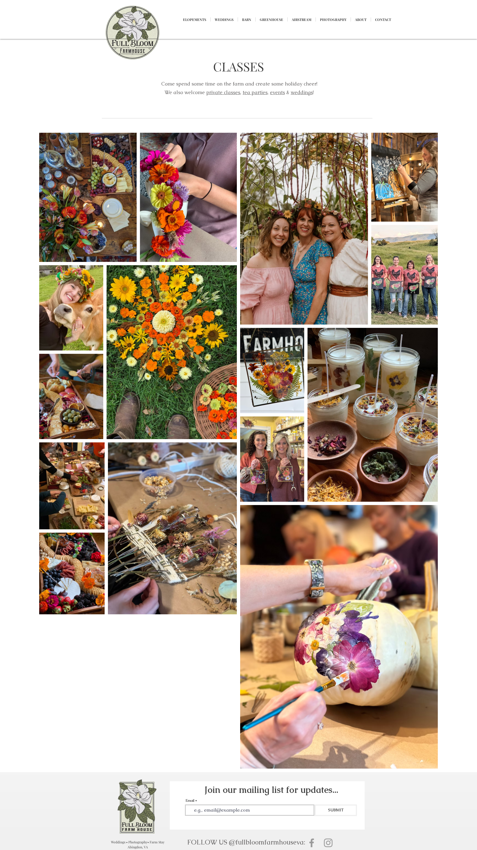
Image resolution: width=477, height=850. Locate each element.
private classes (223, 92)
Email (190, 800)
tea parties (255, 92)
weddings (302, 92)
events (277, 92)
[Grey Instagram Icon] (328, 843)
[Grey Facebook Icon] (311, 843)
